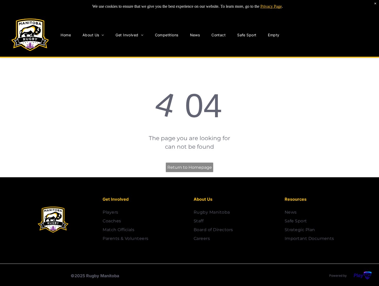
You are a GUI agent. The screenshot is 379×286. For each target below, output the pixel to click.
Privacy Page (271, 6)
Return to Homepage (189, 167)
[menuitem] (68, 35)
